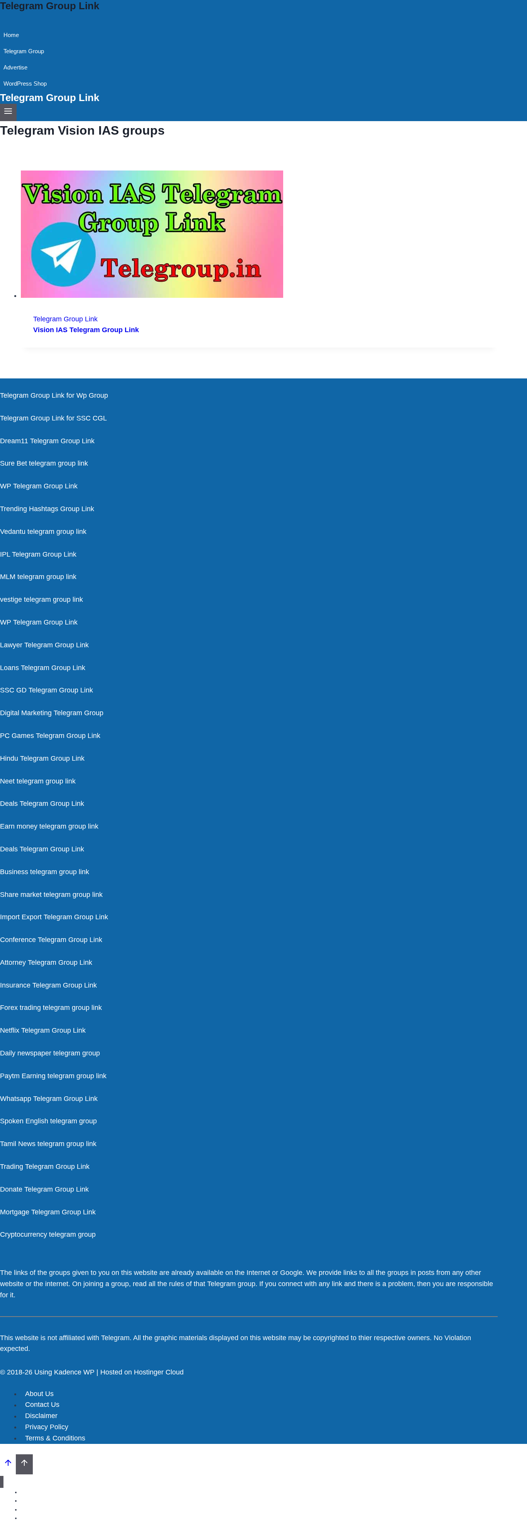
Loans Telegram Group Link (42, 668)
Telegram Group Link (65, 319)
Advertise (15, 67)
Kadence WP (74, 1372)
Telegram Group (23, 51)
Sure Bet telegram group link (44, 463)
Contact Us (42, 1405)
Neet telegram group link (38, 781)
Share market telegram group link (51, 894)
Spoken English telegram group (48, 1121)
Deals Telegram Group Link (42, 803)
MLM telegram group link (38, 577)
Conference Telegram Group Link (51, 940)
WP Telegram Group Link (39, 486)
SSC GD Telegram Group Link (46, 690)
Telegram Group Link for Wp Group (54, 395)
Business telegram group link (44, 872)
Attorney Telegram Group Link (46, 962)
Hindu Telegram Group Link (42, 758)
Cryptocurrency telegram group (48, 1234)
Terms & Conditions (55, 1438)
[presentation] (259, 236)
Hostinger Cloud (159, 1372)
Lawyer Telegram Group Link (44, 645)
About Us (39, 1394)
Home (11, 35)
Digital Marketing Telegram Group (51, 713)
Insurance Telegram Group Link (48, 985)
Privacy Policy (46, 1427)
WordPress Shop (25, 83)
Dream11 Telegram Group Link (47, 441)
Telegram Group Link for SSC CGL (53, 418)
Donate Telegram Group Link (44, 1189)
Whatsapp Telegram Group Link (49, 1098)
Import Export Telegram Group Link (54, 917)
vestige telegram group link (41, 599)
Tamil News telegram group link (48, 1144)
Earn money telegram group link (49, 826)
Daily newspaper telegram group (50, 1053)
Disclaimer (41, 1416)
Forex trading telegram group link (51, 1007)
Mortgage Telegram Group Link (48, 1212)
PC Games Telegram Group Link (50, 735)
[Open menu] (8, 112)
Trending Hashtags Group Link (47, 509)
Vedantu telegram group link (43, 531)
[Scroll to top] (8, 1464)
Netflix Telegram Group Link (43, 1030)
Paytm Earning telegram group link (53, 1076)
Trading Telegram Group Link (45, 1166)
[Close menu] (1, 1482)
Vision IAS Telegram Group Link (86, 330)
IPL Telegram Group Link (38, 554)
